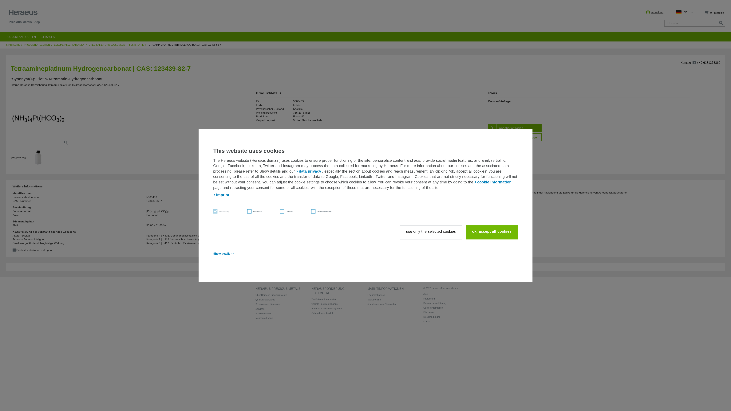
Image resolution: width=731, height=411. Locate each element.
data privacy (310, 171)
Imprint (222, 195)
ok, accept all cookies (492, 231)
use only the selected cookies (431, 231)
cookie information (494, 182)
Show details (221, 253)
